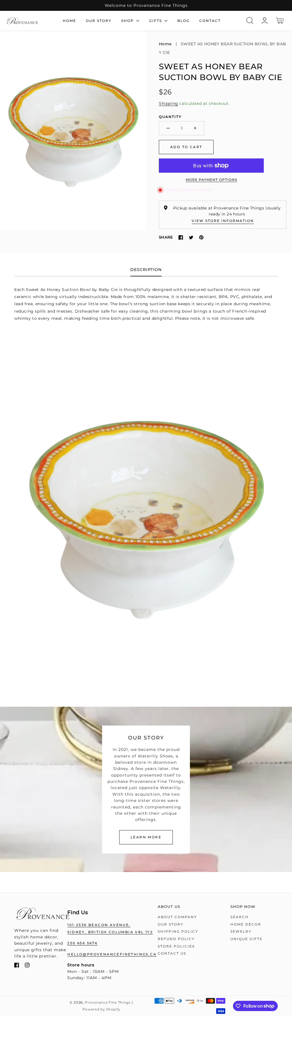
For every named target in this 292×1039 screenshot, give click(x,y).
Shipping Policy (178, 931)
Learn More (146, 837)
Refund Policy (176, 939)
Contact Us (172, 953)
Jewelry (241, 931)
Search (239, 917)
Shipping (168, 103)
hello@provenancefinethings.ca (112, 954)
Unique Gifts (246, 939)
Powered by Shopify (101, 1009)
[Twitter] (191, 237)
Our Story (170, 924)
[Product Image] (73, 130)
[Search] (250, 20)
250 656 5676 (82, 943)
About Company (177, 917)
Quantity (170, 117)
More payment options (211, 180)
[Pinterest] (201, 237)
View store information (223, 221)
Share (166, 237)
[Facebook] (181, 237)
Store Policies (176, 946)
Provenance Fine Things (107, 1003)
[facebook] (16, 966)
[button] (250, 20)
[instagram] (27, 966)
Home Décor (245, 924)
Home (165, 43)
